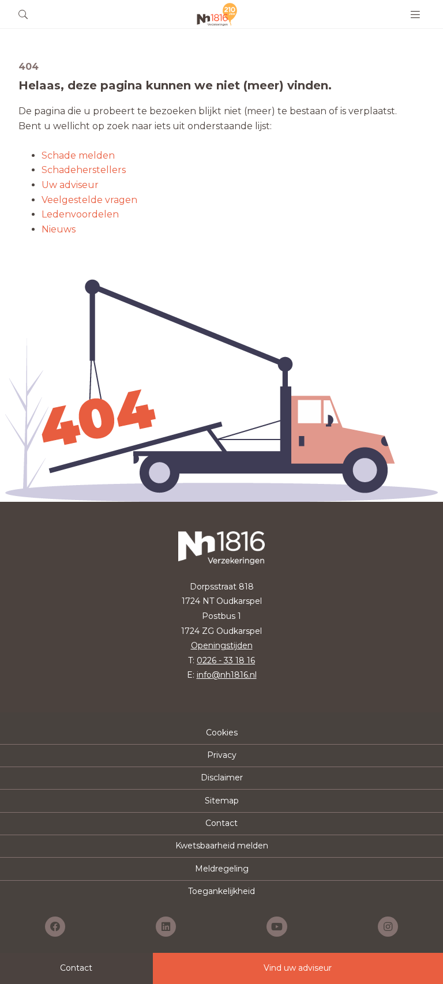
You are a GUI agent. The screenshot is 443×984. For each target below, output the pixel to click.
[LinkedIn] (166, 927)
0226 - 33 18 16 (226, 660)
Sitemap (222, 800)
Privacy (221, 755)
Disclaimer (222, 777)
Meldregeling (222, 868)
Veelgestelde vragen (89, 199)
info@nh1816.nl (227, 675)
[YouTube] (276, 927)
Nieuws (59, 229)
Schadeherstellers (84, 169)
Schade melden (78, 155)
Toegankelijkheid (221, 891)
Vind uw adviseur (298, 968)
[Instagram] (388, 927)
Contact (221, 823)
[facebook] (55, 927)
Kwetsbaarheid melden (221, 845)
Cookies (222, 732)
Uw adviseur (70, 184)
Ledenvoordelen (80, 214)
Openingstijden (222, 645)
